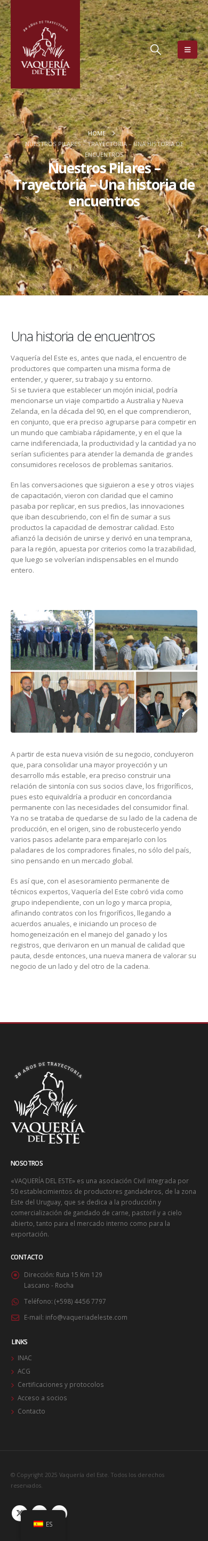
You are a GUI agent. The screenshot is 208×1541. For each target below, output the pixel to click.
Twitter (20, 1513)
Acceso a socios (42, 1397)
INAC (25, 1357)
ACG (24, 1371)
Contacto (31, 1411)
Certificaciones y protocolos (61, 1384)
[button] (156, 49)
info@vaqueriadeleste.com (86, 1317)
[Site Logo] (45, 44)
